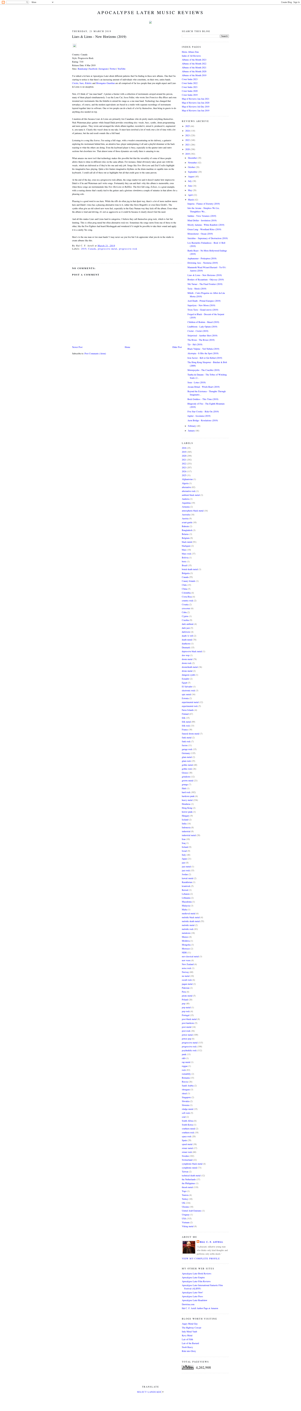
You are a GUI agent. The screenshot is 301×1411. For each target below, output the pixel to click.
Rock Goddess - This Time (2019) (202, 399)
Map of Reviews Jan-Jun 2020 (195, 102)
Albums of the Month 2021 (194, 67)
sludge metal (187, 1109)
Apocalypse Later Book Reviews (196, 1273)
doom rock (186, 663)
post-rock (186, 1030)
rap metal (186, 1062)
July (190, 181)
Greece (185, 772)
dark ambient (187, 623)
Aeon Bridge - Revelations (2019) (202, 420)
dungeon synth (188, 674)
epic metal (186, 694)
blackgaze (186, 545)
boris (184, 561)
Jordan (185, 874)
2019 (83, 248)
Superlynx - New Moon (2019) (201, 305)
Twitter (113, 68)
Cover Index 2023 (190, 79)
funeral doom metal (190, 733)
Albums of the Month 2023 (194, 59)
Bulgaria (186, 573)
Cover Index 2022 (190, 83)
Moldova (186, 940)
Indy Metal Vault (189, 1331)
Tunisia (185, 1195)
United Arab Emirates (191, 1210)
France (185, 729)
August (191, 176)
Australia (186, 514)
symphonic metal (189, 1167)
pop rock (186, 1011)
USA (184, 1218)
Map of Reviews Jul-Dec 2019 (195, 106)
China (184, 588)
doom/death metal (190, 666)
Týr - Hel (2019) (194, 344)
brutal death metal (190, 569)
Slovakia (185, 1101)
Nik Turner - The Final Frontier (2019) (204, 284)
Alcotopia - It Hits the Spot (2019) (203, 353)
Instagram (103, 68)
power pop (186, 1038)
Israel (184, 850)
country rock (187, 600)
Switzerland (187, 1159)
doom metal (187, 659)
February (192, 425)
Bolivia (185, 557)
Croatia (185, 604)
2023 (187, 135)
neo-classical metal (190, 956)
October (192, 167)
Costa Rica (187, 596)
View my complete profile (201, 1258)
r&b (183, 1058)
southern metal (188, 1128)
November (193, 162)
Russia (185, 1081)
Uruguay (186, 1214)
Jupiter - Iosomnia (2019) (199, 415)
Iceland (185, 819)
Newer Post (77, 347)
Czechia (185, 620)
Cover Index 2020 (190, 90)
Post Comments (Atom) (95, 353)
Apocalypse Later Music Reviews (150, 12)
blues (184, 549)
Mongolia (186, 944)
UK (183, 1202)
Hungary (186, 815)
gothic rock (187, 768)
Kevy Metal (187, 1335)
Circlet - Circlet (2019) (197, 330)
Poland (185, 999)
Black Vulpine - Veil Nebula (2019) (203, 348)
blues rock (186, 553)
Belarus (185, 534)
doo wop (185, 655)
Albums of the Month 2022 (194, 63)
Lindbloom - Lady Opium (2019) (202, 326)
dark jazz (186, 627)
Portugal (185, 1015)
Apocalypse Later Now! (192, 1292)
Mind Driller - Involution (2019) (202, 220)
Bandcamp (82, 68)
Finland (185, 713)
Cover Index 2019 (190, 94)
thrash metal (187, 1187)
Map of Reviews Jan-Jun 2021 (195, 98)
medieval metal (188, 913)
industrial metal (189, 835)
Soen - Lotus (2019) (196, 382)
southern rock (188, 1132)
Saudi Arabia (187, 1085)
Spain (184, 1140)
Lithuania (186, 897)
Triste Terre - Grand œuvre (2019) (202, 309)
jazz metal (186, 866)
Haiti (184, 788)
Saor (81, 83)
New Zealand (188, 964)
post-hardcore (188, 1023)
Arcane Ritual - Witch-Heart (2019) (203, 386)
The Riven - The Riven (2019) (201, 339)
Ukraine (185, 1206)
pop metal (186, 1007)
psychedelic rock (189, 1050)
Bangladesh (187, 530)
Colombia (186, 592)
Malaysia (186, 905)
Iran (183, 839)
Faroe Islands (188, 709)
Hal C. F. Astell (211, 1242)
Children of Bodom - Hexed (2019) (203, 322)
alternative (186, 487)
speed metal (187, 1144)
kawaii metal (187, 878)
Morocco (186, 948)
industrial (186, 831)
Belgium (186, 537)
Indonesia (186, 827)
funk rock (186, 741)
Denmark (186, 647)
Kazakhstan (187, 882)
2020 (187, 149)
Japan (184, 858)
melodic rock (187, 929)
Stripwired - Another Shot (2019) (202, 335)
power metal (187, 1034)
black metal (187, 541)
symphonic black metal (192, 1163)
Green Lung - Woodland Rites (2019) (204, 229)
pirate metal (187, 995)
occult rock (187, 979)
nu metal (186, 975)
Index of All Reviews (191, 55)
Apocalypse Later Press (192, 1296)
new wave (186, 960)
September (193, 171)
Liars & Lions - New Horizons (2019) (99, 36)
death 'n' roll (187, 635)
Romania (186, 1077)
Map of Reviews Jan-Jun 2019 (195, 110)
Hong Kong (187, 807)
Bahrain (185, 526)
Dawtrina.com (188, 1304)
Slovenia (185, 1105)
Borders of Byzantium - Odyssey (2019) (205, 279)
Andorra (185, 498)
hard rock (186, 792)
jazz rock (186, 870)
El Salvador (187, 686)
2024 (187, 130)
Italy (184, 854)
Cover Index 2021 (190, 87)
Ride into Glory (189, 1351)
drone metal (187, 670)
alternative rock (188, 491)
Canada (92, 248)
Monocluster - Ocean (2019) (200, 233)
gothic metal (187, 764)
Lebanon (186, 893)
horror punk (187, 811)
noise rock (186, 968)
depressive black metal (192, 651)
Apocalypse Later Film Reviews (196, 1281)
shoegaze (186, 1089)
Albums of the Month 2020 (194, 71)
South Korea (187, 1124)
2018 (184, 447)
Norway (185, 972)
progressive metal (107, 248)
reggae (185, 1066)
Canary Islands (188, 580)
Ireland (185, 846)
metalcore (186, 932)
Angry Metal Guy (190, 1323)
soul (184, 1116)
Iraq (183, 843)
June (190, 185)
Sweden (185, 1155)
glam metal (187, 757)
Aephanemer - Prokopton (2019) (202, 258)
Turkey (185, 1198)
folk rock (186, 725)
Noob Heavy (187, 1347)
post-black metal (189, 1019)
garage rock (187, 749)
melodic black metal (191, 917)
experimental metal (190, 702)
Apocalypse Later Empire (193, 1277)
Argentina (186, 502)
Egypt (184, 682)
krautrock (186, 886)
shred (184, 1093)
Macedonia (187, 901)
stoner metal (187, 1148)
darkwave (186, 631)
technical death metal (191, 1175)
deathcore (186, 643)
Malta (184, 909)
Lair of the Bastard (190, 1343)
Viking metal (187, 1226)
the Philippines (188, 1183)
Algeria (185, 483)
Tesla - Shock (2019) (196, 288)
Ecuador (185, 678)
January (191, 430)
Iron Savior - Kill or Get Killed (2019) (204, 357)
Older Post (177, 347)
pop (183, 1003)
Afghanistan (187, 479)
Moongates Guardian (105, 83)
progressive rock (128, 248)
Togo (184, 1191)
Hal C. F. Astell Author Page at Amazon (200, 1308)
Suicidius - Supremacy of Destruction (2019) (207, 238)
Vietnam (185, 1222)
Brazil (184, 565)
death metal (187, 639)
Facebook (93, 68)
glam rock (186, 760)
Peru (184, 991)
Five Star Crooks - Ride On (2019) (203, 411)
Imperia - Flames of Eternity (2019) (203, 203)
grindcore (186, 776)
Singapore (186, 1097)
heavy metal (187, 800)
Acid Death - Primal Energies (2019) (204, 300)
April (190, 194)
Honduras (186, 803)
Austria (185, 518)
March (191, 199)
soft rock (186, 1112)
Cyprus (185, 616)
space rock (186, 1136)
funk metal (186, 737)
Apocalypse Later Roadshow (194, 1300)
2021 (187, 144)
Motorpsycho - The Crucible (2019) (203, 370)
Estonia (185, 698)
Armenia (186, 506)
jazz (183, 862)
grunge (185, 784)
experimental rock (190, 706)
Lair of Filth (187, 1339)
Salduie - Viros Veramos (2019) (201, 215)
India (184, 823)
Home (127, 347)
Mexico (185, 936)
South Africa (187, 1120)
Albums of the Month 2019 (194, 75)
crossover (186, 608)
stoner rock (187, 1152)
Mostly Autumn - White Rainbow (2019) (205, 224)
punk (184, 1054)
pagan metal (187, 983)
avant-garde (187, 522)
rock (184, 1069)
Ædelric (88, 83)
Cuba (184, 612)
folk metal (186, 721)
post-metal (186, 1026)
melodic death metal (191, 921)
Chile (184, 584)
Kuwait (185, 889)
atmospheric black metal (192, 510)
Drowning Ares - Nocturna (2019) (202, 262)
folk (183, 717)
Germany (186, 753)
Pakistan (185, 987)
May (190, 190)
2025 (187, 126)
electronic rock (188, 690)
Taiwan (185, 1171)
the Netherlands (189, 1179)
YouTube (121, 68)
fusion (184, 745)
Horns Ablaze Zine (190, 51)
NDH (184, 952)
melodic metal (188, 925)
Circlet (75, 83)
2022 (187, 140)
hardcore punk (188, 796)
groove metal (187, 780)
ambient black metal (191, 494)
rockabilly (186, 1073)
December (193, 157)
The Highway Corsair (191, 1327)
